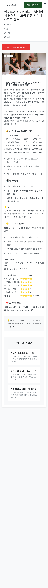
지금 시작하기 (32, 5)
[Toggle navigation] (45, 4)
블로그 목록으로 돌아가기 (17, 47)
